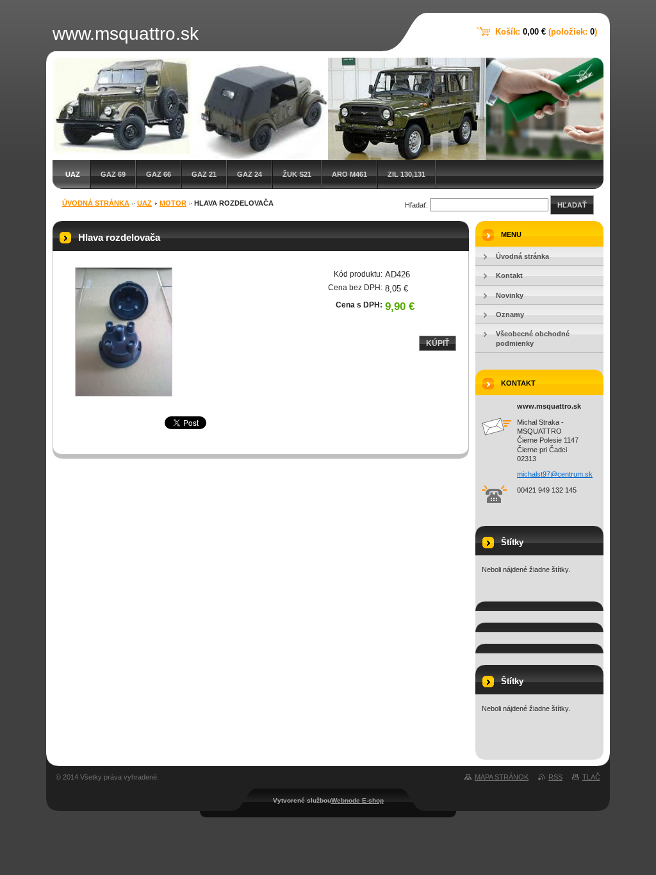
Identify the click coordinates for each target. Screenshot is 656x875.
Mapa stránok (502, 777)
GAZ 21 (204, 174)
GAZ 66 (158, 174)
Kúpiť (437, 343)
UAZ (72, 174)
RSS (555, 777)
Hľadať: (416, 205)
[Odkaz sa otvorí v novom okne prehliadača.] (123, 332)
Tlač (591, 777)
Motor (173, 203)
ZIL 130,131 (406, 174)
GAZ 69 (113, 174)
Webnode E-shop (357, 800)
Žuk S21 (297, 174)
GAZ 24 (249, 174)
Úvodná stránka (95, 203)
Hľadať (572, 205)
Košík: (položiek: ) (546, 32)
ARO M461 (349, 174)
